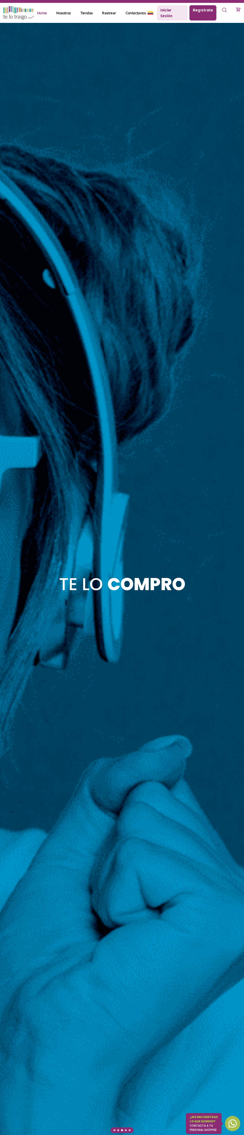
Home (42, 13)
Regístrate (203, 10)
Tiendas (86, 13)
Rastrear (109, 13)
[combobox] (150, 13)
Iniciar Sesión (166, 13)
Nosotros (63, 13)
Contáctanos (136, 13)
